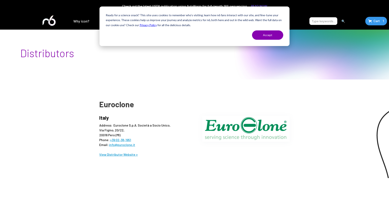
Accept (267, 35)
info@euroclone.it (122, 145)
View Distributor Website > (118, 154)
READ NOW (259, 6)
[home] (50, 21)
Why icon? (81, 21)
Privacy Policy (148, 25)
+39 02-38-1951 (120, 140)
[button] (81, 21)
